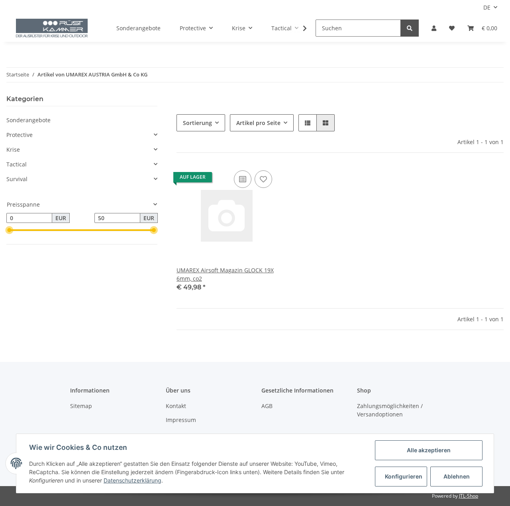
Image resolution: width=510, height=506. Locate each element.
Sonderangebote (28, 120)
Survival (16, 179)
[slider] (10, 230)
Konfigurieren (403, 476)
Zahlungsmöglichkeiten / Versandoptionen (390, 410)
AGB (267, 406)
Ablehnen (456, 476)
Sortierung (197, 123)
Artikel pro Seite (258, 123)
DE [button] (486, 7)
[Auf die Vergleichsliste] (242, 179)
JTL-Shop (468, 495)
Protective (19, 135)
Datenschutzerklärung (132, 480)
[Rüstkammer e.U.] (52, 28)
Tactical (16, 164)
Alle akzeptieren (429, 450)
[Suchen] (409, 28)
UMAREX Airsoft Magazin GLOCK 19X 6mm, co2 (225, 274)
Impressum (181, 420)
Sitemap (81, 406)
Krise (13, 149)
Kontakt (176, 406)
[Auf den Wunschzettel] (263, 179)
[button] (434, 28)
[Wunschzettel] (452, 28)
